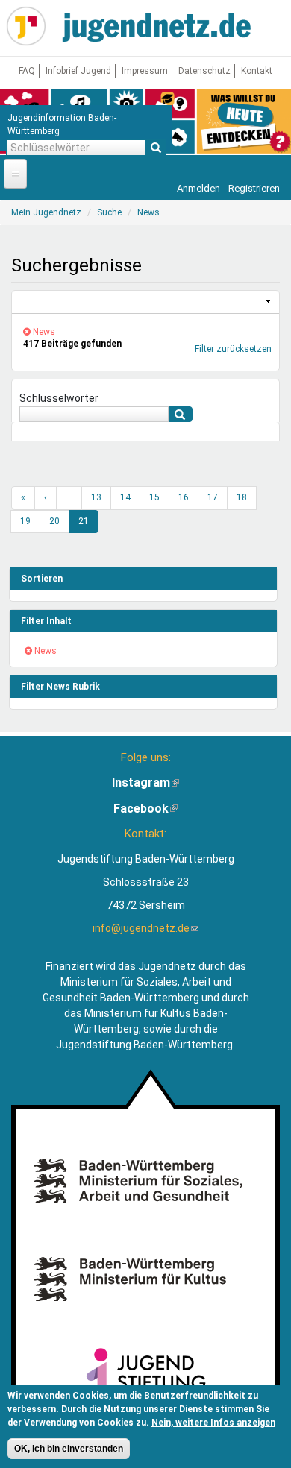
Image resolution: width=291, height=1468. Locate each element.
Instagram (145, 782)
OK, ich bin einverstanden (68, 1448)
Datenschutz (204, 71)
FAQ (27, 71)
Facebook (145, 808)
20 (54, 521)
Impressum (145, 71)
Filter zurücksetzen (233, 349)
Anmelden (198, 188)
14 (125, 497)
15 (154, 497)
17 (212, 497)
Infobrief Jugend (78, 71)
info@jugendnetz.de (145, 928)
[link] (145, 302)
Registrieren (254, 188)
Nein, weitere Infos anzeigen (213, 1422)
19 (25, 521)
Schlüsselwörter (58, 398)
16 (183, 497)
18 (242, 497)
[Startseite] (26, 26)
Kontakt (256, 71)
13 (96, 497)
